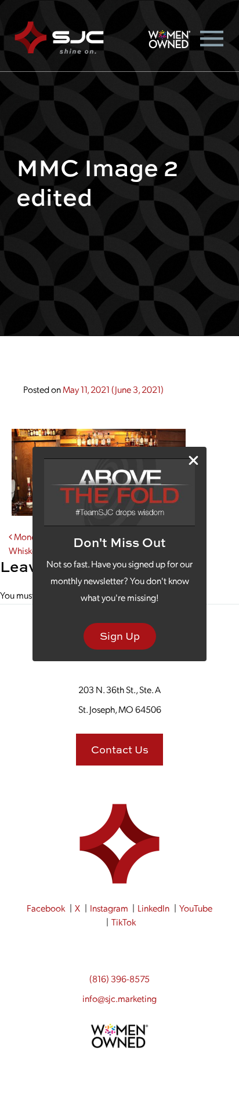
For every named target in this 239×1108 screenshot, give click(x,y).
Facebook (46, 908)
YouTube (195, 908)
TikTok (123, 922)
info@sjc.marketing (119, 998)
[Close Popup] (193, 460)
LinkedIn (153, 908)
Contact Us (120, 749)
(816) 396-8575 (119, 978)
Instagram (109, 908)
